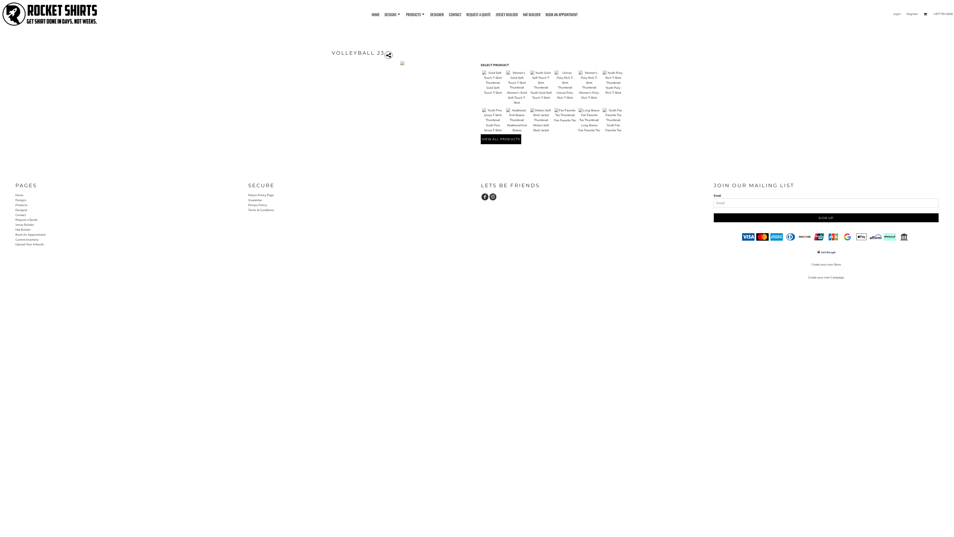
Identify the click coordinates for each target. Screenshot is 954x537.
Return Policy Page (261, 195)
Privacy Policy (257, 205)
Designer (21, 210)
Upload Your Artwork (29, 244)
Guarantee (255, 200)
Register (912, 14)
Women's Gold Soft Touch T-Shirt (517, 98)
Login (897, 14)
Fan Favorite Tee (565, 120)
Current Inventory (27, 240)
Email (717, 196)
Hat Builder (23, 230)
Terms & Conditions (261, 210)
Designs (20, 200)
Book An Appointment (30, 235)
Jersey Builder (24, 225)
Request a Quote (26, 220)
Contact (20, 215)
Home (19, 195)
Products (21, 205)
